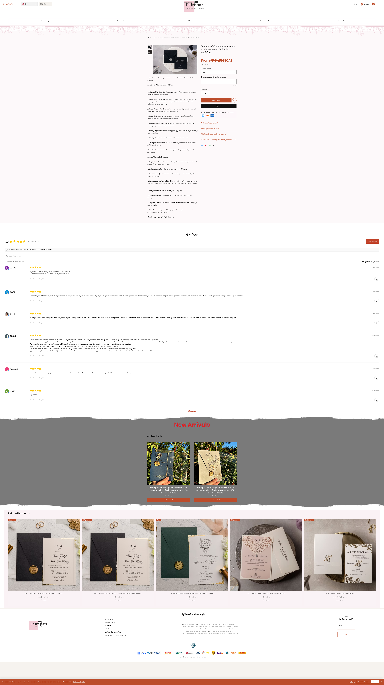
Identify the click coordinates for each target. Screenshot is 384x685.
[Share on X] (213, 145)
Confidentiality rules (79, 682)
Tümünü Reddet (363, 682)
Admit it (375, 682)
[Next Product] (240, 463)
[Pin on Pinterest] (206, 145)
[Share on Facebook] (202, 145)
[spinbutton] (205, 93)
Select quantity (206, 68)
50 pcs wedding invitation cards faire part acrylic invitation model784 (370, 673)
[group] (192, 472)
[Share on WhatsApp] (210, 145)
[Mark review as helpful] (376, 279)
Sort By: (364, 262)
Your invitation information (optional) (213, 77)
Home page (109, 619)
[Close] (381, 681)
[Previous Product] (144, 463)
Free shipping (205, 64)
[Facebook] (354, 4)
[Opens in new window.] (8, 269)
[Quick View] (168, 463)
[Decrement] (202, 93)
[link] (373, 3)
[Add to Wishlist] (234, 100)
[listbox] (45, 4)
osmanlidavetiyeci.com (200, 657)
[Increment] (208, 93)
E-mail (340, 625)
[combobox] (218, 72)
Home (150, 38)
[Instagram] (357, 4)
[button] (45, 4)
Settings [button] (352, 682)
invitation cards (110, 622)
